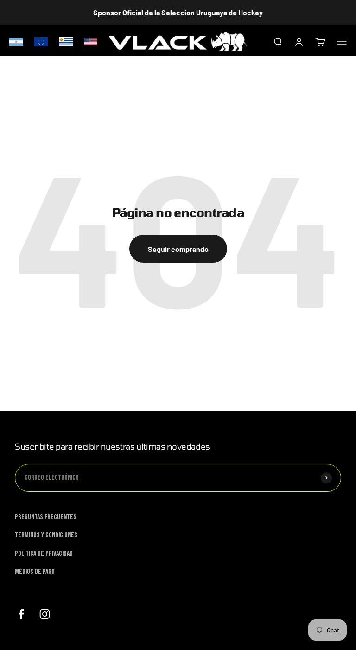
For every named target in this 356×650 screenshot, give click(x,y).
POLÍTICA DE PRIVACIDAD (44, 553)
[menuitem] (16, 41)
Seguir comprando (178, 249)
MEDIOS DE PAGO (35, 571)
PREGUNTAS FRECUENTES (45, 517)
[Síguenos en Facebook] (21, 614)
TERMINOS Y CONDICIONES (46, 535)
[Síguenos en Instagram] (44, 614)
